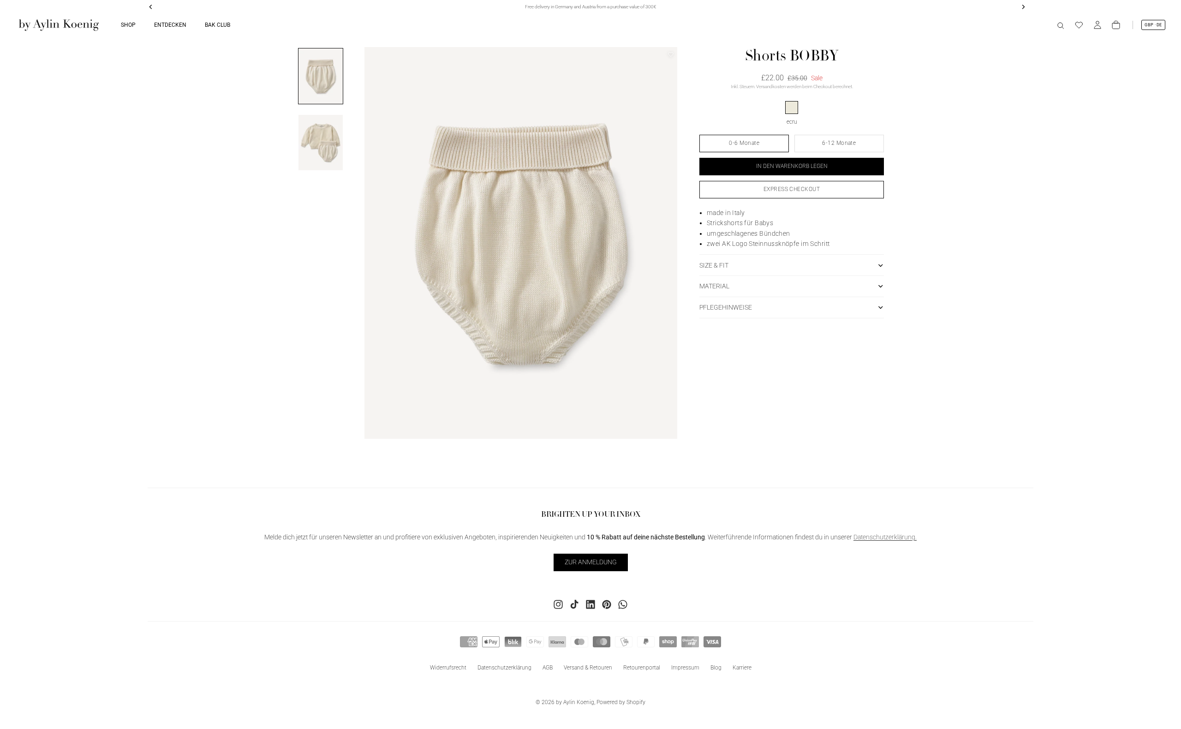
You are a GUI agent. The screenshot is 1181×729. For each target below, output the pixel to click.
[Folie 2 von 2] (320, 142)
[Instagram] (558, 603)
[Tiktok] (574, 603)
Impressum (685, 667)
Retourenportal (641, 667)
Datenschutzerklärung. (885, 537)
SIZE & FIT (713, 265)
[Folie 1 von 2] (320, 76)
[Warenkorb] (1115, 25)
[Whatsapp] (622, 603)
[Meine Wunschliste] (1079, 25)
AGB (548, 667)
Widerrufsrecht (448, 667)
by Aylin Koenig (575, 702)
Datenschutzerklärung (504, 667)
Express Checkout (791, 189)
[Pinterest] (606, 603)
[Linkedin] (590, 603)
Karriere (742, 667)
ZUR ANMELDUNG (591, 562)
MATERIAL (714, 286)
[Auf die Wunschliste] (671, 54)
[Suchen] (1060, 25)
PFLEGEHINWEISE (725, 307)
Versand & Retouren (588, 667)
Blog (716, 667)
